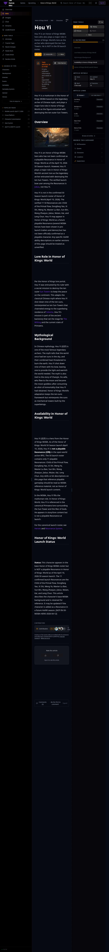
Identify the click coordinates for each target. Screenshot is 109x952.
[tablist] (88, 94)
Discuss (79, 31)
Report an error (45, 638)
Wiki (52, 20)
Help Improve (62, 63)
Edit (39, 54)
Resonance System (53, 528)
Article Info (49, 54)
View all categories (15, 101)
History (95, 27)
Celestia (49, 312)
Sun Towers (45, 291)
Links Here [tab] (97, 95)
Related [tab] (82, 95)
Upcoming (32, 3)
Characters (59, 20)
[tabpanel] (88, 117)
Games (22, 3)
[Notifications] (96, 3)
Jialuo (36, 187)
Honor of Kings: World (48, 3)
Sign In (102, 3)
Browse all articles (87, 136)
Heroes (37, 528)
